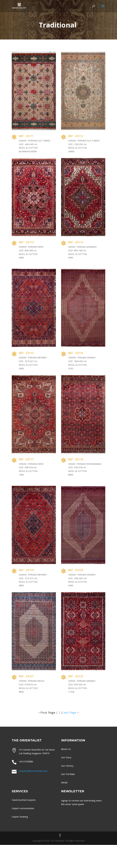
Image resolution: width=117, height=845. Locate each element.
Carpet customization (23, 808)
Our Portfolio (68, 774)
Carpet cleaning (20, 816)
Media (64, 782)
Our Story (66, 757)
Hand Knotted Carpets (24, 799)
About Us (66, 749)
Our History (67, 765)
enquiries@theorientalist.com (33, 770)
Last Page (69, 712)
